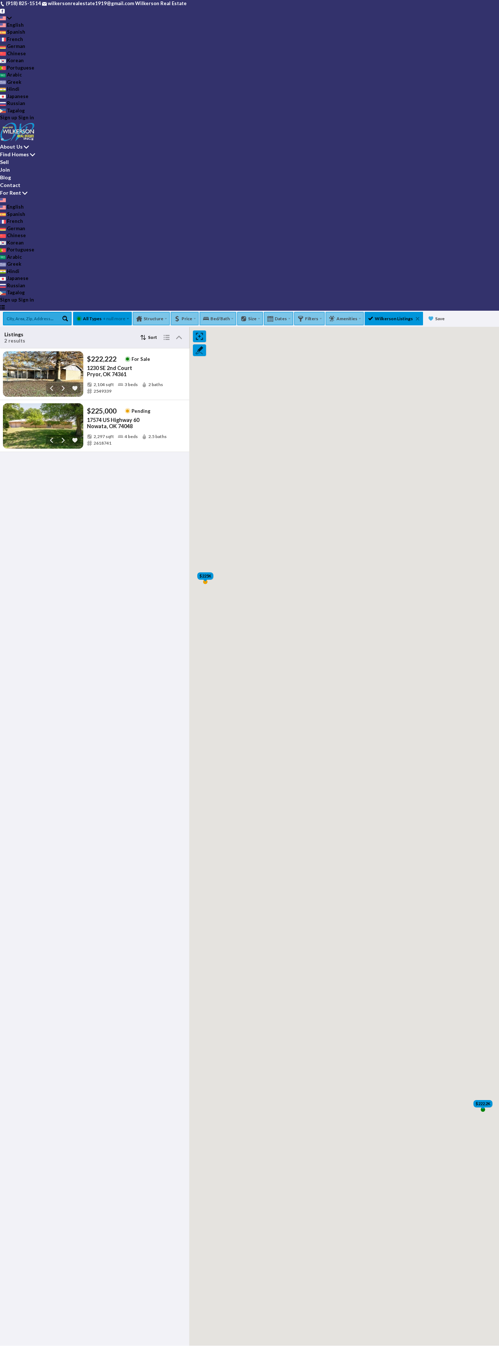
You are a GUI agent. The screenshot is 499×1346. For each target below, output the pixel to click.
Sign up (8, 117)
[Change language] (6, 18)
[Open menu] (2, 307)
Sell (4, 162)
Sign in (26, 117)
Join (5, 170)
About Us (11, 146)
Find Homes (14, 154)
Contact (10, 185)
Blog (5, 177)
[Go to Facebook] (2, 11)
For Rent (10, 193)
